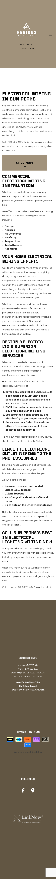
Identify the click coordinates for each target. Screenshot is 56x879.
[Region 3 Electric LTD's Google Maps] (32, 791)
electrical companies (13, 109)
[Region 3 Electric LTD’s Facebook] (23, 791)
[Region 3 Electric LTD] (26, 30)
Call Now (24, 162)
